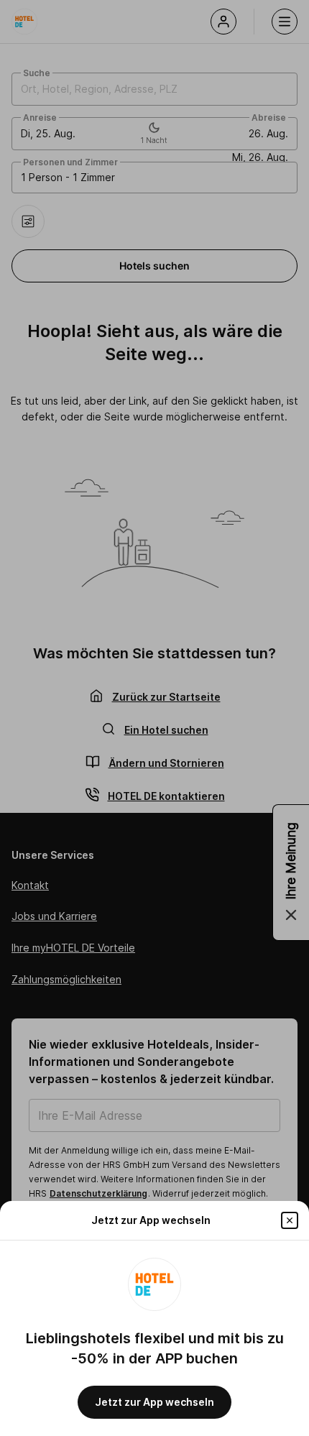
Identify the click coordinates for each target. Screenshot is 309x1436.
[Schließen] (290, 1220)
